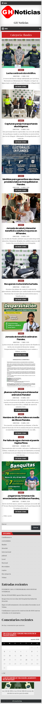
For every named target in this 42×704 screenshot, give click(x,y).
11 (9, 655)
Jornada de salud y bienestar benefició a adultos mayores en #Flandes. (21, 231)
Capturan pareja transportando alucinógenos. (21, 125)
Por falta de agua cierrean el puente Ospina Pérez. (21, 441)
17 (4, 660)
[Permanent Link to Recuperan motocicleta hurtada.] (21, 264)
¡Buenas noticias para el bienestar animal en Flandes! (21, 393)
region (4, 570)
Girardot (5, 548)
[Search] (40, 29)
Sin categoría (6, 574)
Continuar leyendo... (21, 86)
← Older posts (7, 516)
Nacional (5, 563)
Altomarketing (17, 701)
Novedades (6, 566)
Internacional (6, 552)
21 (26, 660)
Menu (5, 3)
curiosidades (6, 541)
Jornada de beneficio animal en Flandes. (21, 338)
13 (21, 655)
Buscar (4, 524)
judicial (4, 555)
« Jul (3, 673)
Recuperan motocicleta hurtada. (21, 283)
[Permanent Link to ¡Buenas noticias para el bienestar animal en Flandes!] (21, 372)
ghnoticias (16, 76)
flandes (21, 70)
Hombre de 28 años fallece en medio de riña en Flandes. (21, 419)
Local (3, 559)
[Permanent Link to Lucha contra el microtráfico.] (21, 53)
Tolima (4, 577)
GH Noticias (21, 22)
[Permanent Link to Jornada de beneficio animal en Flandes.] (21, 317)
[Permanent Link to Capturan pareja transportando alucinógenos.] (21, 104)
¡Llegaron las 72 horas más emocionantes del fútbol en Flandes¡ (21, 497)
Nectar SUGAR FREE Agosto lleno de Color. (16, 595)
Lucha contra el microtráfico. (21, 73)
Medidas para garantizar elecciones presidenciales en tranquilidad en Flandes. (21, 182)
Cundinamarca (7, 537)
